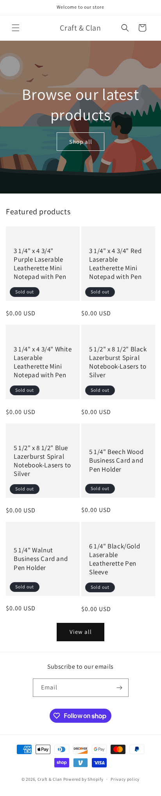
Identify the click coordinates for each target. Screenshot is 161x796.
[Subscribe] (119, 687)
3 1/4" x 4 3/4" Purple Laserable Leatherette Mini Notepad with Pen (40, 263)
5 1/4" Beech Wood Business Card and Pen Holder (116, 460)
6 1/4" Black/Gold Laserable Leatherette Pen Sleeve (114, 559)
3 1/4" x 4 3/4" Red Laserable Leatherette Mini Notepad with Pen (115, 263)
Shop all (80, 141)
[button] (15, 27)
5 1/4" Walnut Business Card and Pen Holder (41, 559)
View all (81, 631)
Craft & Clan (50, 779)
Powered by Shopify (83, 779)
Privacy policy (125, 779)
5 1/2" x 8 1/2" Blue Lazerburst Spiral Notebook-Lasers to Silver (42, 460)
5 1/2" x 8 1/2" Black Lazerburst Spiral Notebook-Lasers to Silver (118, 362)
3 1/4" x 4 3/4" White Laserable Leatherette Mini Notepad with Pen (43, 362)
